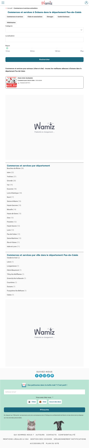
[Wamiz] (48, 2)
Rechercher (44, 59)
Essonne (11, 189)
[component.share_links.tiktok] (48, 375)
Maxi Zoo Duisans (25, 78)
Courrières (12, 282)
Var (10, 185)
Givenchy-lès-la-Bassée (16, 278)
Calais (10, 295)
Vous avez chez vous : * (44, 397)
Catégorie (8, 26)
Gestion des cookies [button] (41, 439)
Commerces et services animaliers (26, 8)
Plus (82, 51)
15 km (7, 51)
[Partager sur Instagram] (44, 375)
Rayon (7, 46)
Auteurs (40, 435)
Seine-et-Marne (14, 201)
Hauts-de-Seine (14, 214)
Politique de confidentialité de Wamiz (56, 415)
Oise (10, 218)
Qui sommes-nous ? (24, 435)
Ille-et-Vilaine (13, 242)
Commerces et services (15, 17)
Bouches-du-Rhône (15, 168)
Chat (44, 402)
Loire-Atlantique (14, 193)
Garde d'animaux (63, 17)
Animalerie (39, 80)
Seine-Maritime (14, 238)
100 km (57, 51)
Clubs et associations (35, 17)
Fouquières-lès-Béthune (16, 291)
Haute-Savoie (13, 226)
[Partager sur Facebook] (37, 375)
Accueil (9, 8)
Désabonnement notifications (70, 439)
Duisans (11, 287)
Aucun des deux (55, 402)
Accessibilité (37, 443)
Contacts (51, 435)
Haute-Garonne (14, 205)
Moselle (11, 209)
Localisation (9, 36)
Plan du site (52, 443)
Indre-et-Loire (13, 246)
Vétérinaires (11, 22)
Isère (10, 172)
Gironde (11, 181)
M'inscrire (44, 410)
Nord (10, 197)
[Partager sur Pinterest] (52, 375)
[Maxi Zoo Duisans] (11, 82)
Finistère (11, 222)
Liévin (10, 262)
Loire (10, 230)
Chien (34, 402)
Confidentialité (66, 435)
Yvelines (11, 177)
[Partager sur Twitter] (40, 375)
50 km (32, 51)
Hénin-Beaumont (14, 270)
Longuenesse (13, 266)
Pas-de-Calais (13, 234)
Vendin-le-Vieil (13, 258)
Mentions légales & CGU (16, 439)
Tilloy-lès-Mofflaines (15, 274)
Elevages (50, 17)
